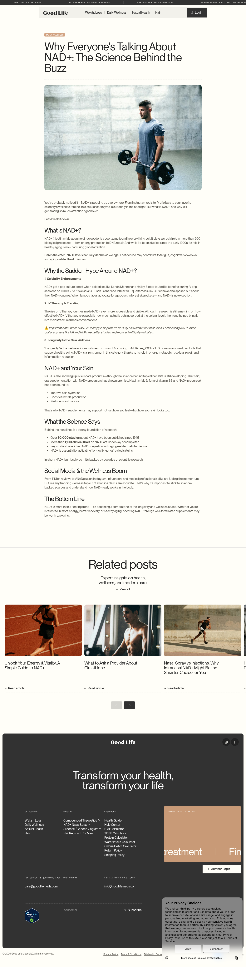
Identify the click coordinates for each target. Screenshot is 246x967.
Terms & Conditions (131, 954)
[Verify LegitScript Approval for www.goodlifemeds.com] (32, 915)
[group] (43, 649)
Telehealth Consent (154, 954)
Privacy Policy (110, 954)
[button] (129, 705)
